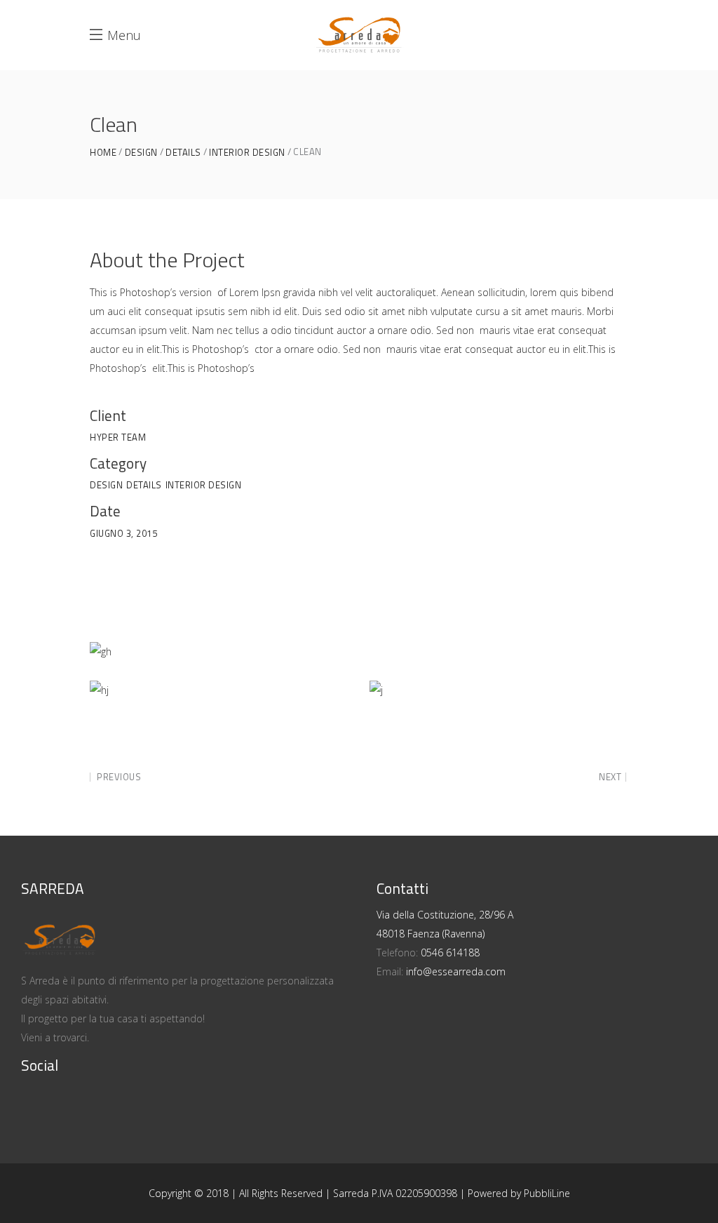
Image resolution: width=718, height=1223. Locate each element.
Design (141, 152)
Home (103, 152)
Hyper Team (118, 437)
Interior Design (247, 152)
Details (183, 152)
